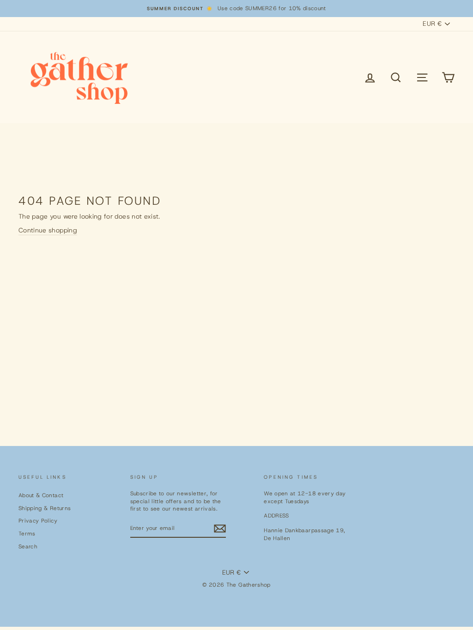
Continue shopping (47, 230)
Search (27, 546)
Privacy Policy (37, 520)
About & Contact (40, 495)
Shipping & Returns (44, 508)
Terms (27, 533)
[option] (236, 8)
